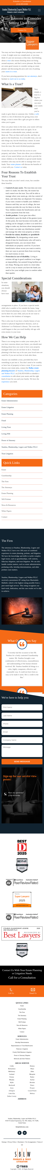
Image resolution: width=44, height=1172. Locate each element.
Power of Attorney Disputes (22, 1055)
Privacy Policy (12, 1142)
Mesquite (32, 1074)
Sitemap (4, 1142)
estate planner (16, 164)
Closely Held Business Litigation (22, 1052)
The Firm (5, 481)
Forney (12, 1077)
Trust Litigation (7, 454)
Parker (32, 1077)
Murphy (11, 1080)
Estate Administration (10, 401)
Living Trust (6, 427)
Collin (12, 1066)
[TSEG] (22, 1166)
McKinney (11, 1071)
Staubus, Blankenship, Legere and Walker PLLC (20, 447)
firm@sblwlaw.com (22, 1127)
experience (6, 382)
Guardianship (6, 476)
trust (9, 61)
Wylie (12, 1082)
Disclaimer (21, 1142)
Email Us (33, 993)
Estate (4, 470)
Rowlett (32, 1082)
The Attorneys (7, 487)
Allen (32, 1071)
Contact (4, 517)
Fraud (4, 421)
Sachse (32, 1080)
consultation (6, 376)
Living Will (6, 434)
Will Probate (6, 499)
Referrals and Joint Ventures (22, 1058)
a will (36, 114)
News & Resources (9, 505)
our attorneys (32, 76)
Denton (32, 1066)
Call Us (11, 993)
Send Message (22, 762)
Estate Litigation (8, 407)
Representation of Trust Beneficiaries (22, 1045)
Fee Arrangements (30, 1142)
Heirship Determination (22, 1042)
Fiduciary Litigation (22, 1049)
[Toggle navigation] (39, 10)
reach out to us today (17, 79)
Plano (32, 1069)
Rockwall (12, 1085)
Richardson (11, 1069)
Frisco (32, 1085)
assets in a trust (11, 72)
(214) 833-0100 (22, 4)
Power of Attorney (8, 440)
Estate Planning (7, 414)
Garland (11, 1074)
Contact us (18, 167)
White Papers (6, 511)
